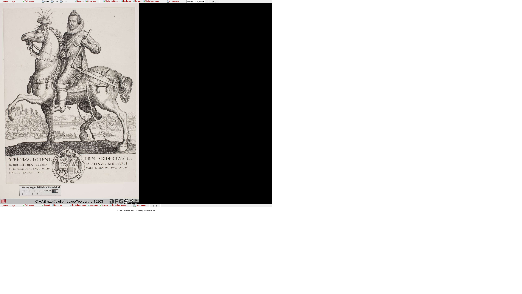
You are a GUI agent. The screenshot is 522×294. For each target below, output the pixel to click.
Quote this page (8, 1)
